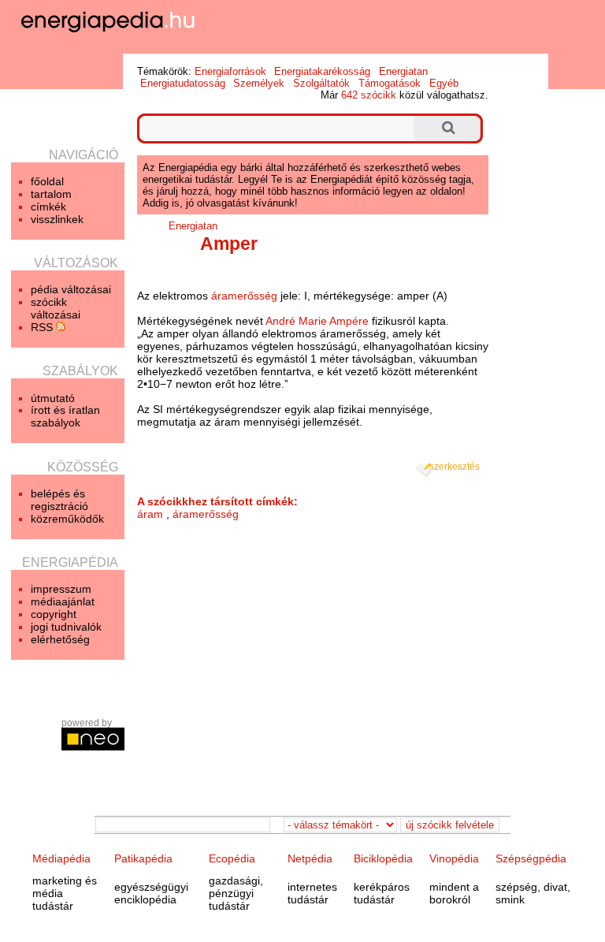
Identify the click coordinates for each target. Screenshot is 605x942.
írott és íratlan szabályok (65, 416)
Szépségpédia (531, 858)
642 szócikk (368, 95)
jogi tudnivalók (66, 626)
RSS (43, 327)
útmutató (53, 398)
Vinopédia (454, 858)
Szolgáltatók (321, 83)
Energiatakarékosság (322, 71)
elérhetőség (60, 639)
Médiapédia (61, 858)
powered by (86, 723)
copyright (53, 614)
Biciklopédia (383, 858)
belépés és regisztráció (59, 499)
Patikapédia (143, 858)
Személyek (258, 83)
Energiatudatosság (182, 83)
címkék (48, 206)
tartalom (51, 194)
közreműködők (67, 518)
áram (150, 514)
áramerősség (244, 295)
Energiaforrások (230, 71)
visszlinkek (57, 219)
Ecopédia (232, 858)
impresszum (61, 589)
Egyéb (443, 83)
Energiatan (403, 71)
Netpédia (310, 858)
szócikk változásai (55, 308)
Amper (229, 243)
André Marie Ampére (317, 321)
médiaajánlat (63, 601)
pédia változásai (71, 289)
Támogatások (389, 83)
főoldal (47, 181)
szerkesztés (454, 466)
